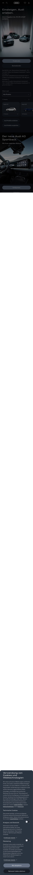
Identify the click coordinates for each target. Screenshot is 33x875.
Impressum (21, 806)
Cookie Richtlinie (18, 804)
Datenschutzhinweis (8, 806)
